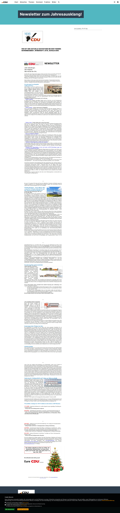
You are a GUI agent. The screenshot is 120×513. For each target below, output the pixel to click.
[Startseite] (26, 492)
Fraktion (47, 2)
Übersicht (25, 502)
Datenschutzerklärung (108, 500)
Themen (31, 2)
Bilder (54, 2)
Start (16, 2)
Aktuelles (23, 2)
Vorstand (39, 2)
